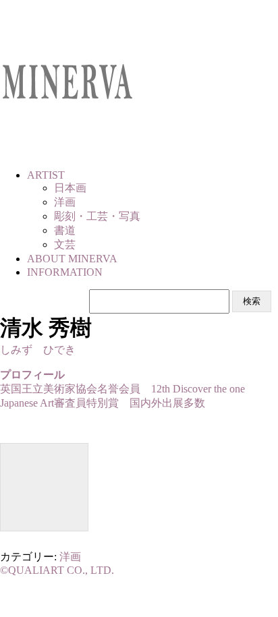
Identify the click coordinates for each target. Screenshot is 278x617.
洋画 (70, 556)
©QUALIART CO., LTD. (57, 570)
